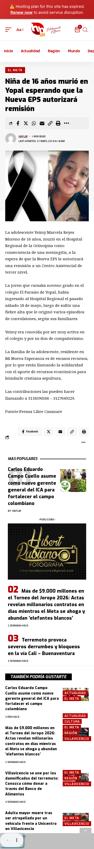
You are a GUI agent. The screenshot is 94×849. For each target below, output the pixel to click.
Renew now (21, 12)
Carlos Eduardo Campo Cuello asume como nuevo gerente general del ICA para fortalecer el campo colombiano (32, 698)
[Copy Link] (50, 123)
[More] (66, 123)
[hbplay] (47, 29)
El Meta (15, 70)
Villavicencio (76, 738)
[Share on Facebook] (17, 123)
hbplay (23, 136)
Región (70, 732)
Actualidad (75, 692)
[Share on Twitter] (26, 123)
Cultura (72, 721)
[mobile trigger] (9, 29)
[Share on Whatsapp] (34, 123)
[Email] (42, 123)
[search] (85, 30)
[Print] (58, 123)
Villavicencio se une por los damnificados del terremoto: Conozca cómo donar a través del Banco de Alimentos (31, 784)
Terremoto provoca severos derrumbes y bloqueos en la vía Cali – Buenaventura (44, 647)
